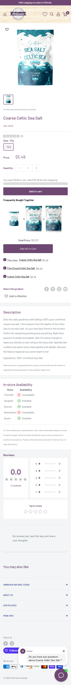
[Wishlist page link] (45, 14)
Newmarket (10, 412)
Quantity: (8, 168)
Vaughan (8, 400)
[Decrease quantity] (19, 168)
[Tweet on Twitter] (59, 288)
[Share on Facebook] (46, 288)
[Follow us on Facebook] (5, 643)
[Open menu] (5, 14)
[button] (49, 463)
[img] (11, 136)
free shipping (50, 180)
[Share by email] (65, 288)
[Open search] (52, 14)
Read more (45, 370)
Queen (7, 418)
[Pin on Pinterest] (53, 288)
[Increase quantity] (36, 168)
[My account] (58, 14)
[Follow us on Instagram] (12, 643)
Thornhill (8, 394)
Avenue (8, 406)
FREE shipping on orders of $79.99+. (35, 2)
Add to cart (35, 191)
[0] (65, 14)
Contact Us (8, 435)
